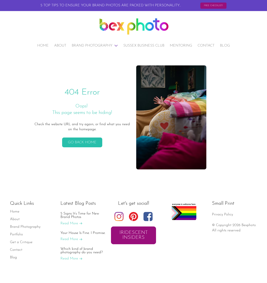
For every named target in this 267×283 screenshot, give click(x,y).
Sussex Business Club (143, 45)
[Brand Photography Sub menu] (116, 45)
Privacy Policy (222, 214)
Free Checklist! (213, 6)
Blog (225, 45)
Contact (206, 45)
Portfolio (16, 234)
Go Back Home (82, 142)
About (60, 45)
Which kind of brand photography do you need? (81, 250)
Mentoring (181, 45)
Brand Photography (92, 45)
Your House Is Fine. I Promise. (83, 233)
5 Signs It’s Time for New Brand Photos (79, 215)
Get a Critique (21, 242)
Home (43, 45)
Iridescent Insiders (134, 235)
